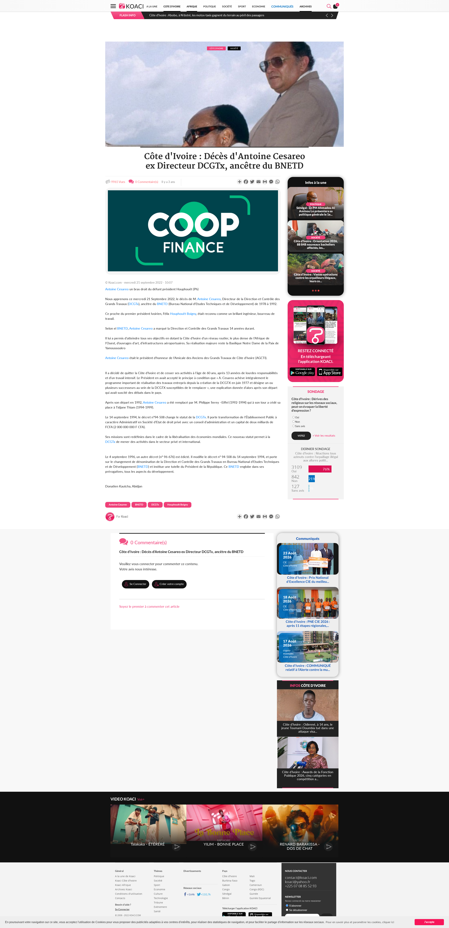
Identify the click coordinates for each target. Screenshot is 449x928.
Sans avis (300, 426)
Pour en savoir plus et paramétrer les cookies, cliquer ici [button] (360, 922)
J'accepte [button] (429, 921)
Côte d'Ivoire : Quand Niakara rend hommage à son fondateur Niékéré (194, 15)
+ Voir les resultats (324, 435)
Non (297, 421)
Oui (297, 417)
